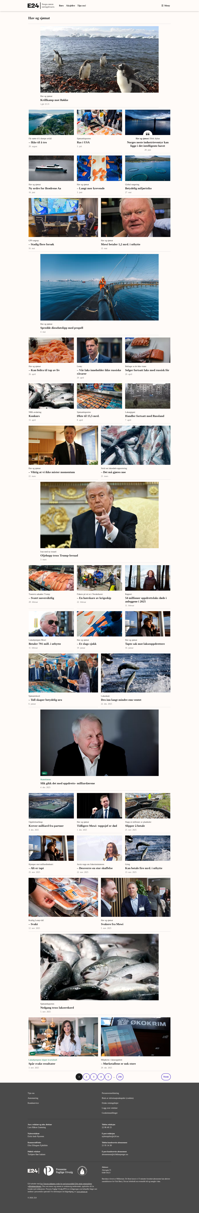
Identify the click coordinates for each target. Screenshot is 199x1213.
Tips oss (31, 1093)
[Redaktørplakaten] (82, 1171)
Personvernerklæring (110, 1093)
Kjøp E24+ (152, 6)
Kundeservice (33, 1103)
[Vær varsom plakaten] (58, 1171)
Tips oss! (81, 5)
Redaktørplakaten (35, 1186)
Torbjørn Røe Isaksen (36, 1154)
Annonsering (33, 1098)
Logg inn (137, 6)
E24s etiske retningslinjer (83, 1184)
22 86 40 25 (107, 1127)
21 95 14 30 (107, 1145)
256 (120, 1077)
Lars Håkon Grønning (37, 1127)
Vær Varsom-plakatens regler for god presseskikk (57, 1184)
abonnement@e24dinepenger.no (115, 1154)
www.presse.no (82, 1192)
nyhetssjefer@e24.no (110, 1136)
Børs (61, 5)
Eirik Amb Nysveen (36, 1136)
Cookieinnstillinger (110, 1113)
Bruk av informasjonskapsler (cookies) (118, 1098)
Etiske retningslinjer (110, 1103)
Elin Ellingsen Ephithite (38, 1145)
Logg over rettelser (110, 1108)
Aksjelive (70, 5)
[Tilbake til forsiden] (33, 1171)
